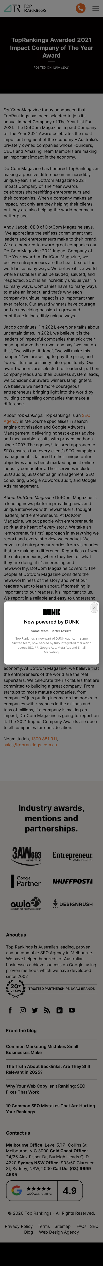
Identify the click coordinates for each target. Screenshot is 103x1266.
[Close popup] (94, 607)
